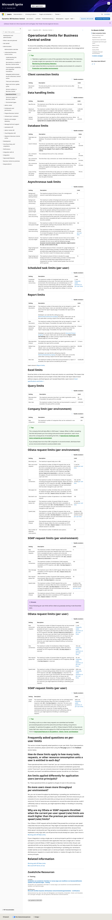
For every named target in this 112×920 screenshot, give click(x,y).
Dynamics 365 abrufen (87, 18)
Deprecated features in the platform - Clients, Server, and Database (56, 732)
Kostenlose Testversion (102, 18)
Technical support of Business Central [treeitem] (11, 98)
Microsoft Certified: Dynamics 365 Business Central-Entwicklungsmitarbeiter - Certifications (54, 891)
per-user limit (77, 516)
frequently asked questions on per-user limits (79, 630)
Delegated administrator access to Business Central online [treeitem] (13, 76)
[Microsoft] (3, 14)
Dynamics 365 (37, 30)
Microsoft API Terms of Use (36, 866)
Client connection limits (99, 33)
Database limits (96, 37)
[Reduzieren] (20, 28)
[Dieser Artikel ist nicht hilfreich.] (94, 64)
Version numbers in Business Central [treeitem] (11, 90)
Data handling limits (97, 35)
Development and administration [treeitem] (8, 36)
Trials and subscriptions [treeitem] (12, 81)
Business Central (47, 30)
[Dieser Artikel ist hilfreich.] (92, 64)
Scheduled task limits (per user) (99, 42)
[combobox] (11, 32)
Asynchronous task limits (99, 39)
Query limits (95, 49)
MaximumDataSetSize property (46, 355)
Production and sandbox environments (45, 68)
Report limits (41, 365)
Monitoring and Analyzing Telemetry (44, 64)
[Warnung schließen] (108, 3)
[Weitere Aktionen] (82, 30)
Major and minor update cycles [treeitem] (12, 85)
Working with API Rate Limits (37, 835)
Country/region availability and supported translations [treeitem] (13, 69)
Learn (29, 30)
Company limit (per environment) (97, 52)
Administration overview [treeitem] (11, 49)
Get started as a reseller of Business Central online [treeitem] (13, 63)
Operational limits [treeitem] (11, 94)
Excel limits (95, 47)
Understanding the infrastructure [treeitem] (11, 58)
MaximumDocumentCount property (48, 316)
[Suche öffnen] (102, 14)
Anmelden (107, 14)
